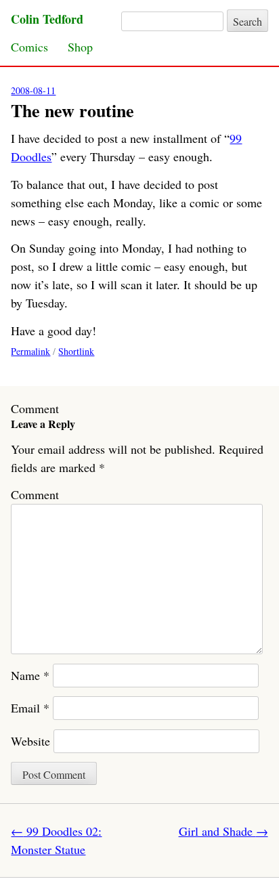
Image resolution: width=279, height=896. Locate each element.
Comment (35, 494)
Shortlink (76, 351)
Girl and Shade (223, 831)
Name (30, 675)
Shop (80, 47)
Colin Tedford (47, 19)
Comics (29, 47)
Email (30, 708)
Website (30, 741)
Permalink (30, 351)
